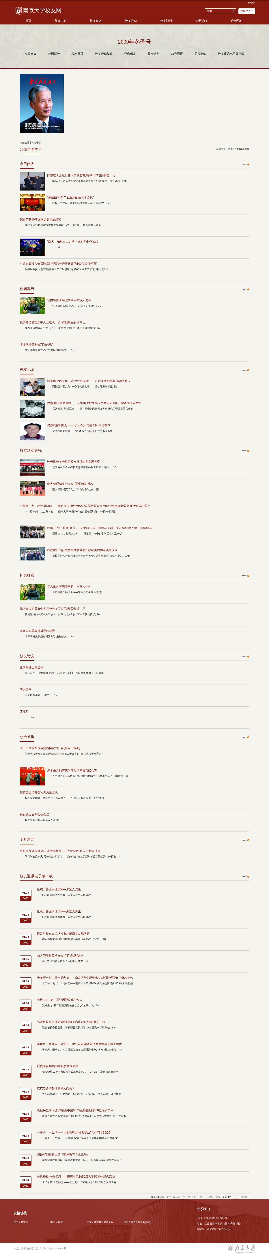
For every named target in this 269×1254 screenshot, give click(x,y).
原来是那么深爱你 (31, 667)
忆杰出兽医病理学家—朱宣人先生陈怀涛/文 (78, 305)
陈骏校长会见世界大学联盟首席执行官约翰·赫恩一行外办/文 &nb (89, 180)
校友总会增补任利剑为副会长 (39, 792)
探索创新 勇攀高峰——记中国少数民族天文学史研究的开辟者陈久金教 (92, 408)
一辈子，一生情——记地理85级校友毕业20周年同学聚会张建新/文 (80, 1138)
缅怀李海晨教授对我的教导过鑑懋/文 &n (49, 350)
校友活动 (131, 20)
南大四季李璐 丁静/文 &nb (41, 695)
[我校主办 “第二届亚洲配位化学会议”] (32, 197)
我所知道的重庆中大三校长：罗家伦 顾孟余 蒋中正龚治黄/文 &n (62, 327)
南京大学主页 (21, 1222)
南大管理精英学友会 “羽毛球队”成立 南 (75, 489)
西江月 (24, 711)
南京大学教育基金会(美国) (137, 1222)
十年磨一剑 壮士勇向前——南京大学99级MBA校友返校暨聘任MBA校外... (85, 977)
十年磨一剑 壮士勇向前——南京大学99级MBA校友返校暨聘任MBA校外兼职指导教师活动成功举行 (85, 505)
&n (56, 247)
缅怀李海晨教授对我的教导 (37, 344)
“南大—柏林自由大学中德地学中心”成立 (73, 241)
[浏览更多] (245, 162)
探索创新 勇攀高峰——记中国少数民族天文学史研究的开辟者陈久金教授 (94, 403)
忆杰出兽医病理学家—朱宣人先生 (69, 300)
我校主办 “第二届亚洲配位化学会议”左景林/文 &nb (81, 202)
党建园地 (236, 20)
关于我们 (201, 20)
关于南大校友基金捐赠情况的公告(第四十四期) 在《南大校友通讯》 (64, 753)
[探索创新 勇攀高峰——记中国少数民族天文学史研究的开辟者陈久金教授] (32, 403)
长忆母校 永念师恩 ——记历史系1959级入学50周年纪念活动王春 (79, 1182)
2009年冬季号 (242, 149)
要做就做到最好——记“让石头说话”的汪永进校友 (79, 425)
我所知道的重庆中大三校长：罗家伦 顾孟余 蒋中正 (53, 322)
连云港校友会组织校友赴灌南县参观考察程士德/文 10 (84, 467)
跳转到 (245, 1197)
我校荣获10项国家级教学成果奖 (40, 219)
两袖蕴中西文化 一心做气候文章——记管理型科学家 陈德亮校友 (89, 381)
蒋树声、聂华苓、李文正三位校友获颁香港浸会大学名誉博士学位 (79, 1044)
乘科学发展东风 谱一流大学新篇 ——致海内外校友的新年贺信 (60, 851)
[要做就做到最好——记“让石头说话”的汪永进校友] (32, 425)
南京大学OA (56, 1222)
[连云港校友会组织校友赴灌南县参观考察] (32, 461)
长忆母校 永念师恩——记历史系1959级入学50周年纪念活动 (76, 1176)
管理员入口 (246, 11)
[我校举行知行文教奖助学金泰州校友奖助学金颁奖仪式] (32, 550)
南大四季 (25, 689)
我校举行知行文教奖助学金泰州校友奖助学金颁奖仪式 (82, 550)
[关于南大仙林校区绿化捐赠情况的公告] (32, 770)
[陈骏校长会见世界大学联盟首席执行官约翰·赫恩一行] (32, 175)
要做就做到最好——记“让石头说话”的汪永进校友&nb (82, 430)
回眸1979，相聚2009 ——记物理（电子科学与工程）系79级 (87, 533)
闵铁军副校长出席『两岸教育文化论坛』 (63, 1154)
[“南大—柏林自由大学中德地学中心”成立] (32, 241)
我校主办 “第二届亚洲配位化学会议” (70, 197)
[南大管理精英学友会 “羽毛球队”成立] (32, 483)
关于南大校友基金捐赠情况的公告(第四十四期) (50, 748)
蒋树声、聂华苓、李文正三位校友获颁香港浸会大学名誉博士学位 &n (82, 1049)
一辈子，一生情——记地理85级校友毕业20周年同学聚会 (74, 1132)
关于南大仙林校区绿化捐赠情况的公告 (72, 770)
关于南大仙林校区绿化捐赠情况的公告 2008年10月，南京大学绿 (90, 775)
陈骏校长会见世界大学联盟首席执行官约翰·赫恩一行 (81, 175)
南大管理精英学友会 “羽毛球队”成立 (70, 483)
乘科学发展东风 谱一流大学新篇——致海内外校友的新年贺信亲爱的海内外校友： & (73, 856)
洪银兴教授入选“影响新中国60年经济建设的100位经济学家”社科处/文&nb (67, 269)
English (251, 2)
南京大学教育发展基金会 (100, 1222)
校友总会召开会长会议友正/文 (44, 820)
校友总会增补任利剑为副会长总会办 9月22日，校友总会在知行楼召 (64, 797)
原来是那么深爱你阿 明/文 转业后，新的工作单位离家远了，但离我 (64, 672)
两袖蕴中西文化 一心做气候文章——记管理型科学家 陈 (84, 386)
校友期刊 (166, 20)
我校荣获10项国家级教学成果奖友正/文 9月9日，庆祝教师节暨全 (63, 225)
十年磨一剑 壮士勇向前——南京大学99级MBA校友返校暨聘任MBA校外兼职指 (70, 511)
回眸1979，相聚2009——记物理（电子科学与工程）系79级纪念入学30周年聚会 (99, 528)
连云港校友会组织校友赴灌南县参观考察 (73, 461)
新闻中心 (60, 20)
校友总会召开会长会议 (34, 814)
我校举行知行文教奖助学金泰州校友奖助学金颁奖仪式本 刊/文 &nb (91, 555)
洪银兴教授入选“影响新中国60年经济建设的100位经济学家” (58, 263)
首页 (28, 20)
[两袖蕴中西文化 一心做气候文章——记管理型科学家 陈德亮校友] (32, 381)
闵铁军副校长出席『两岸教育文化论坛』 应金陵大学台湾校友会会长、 (83, 1160)
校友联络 (96, 20)
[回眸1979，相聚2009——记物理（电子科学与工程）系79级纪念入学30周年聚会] (32, 528)
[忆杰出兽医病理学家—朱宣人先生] (32, 300)
